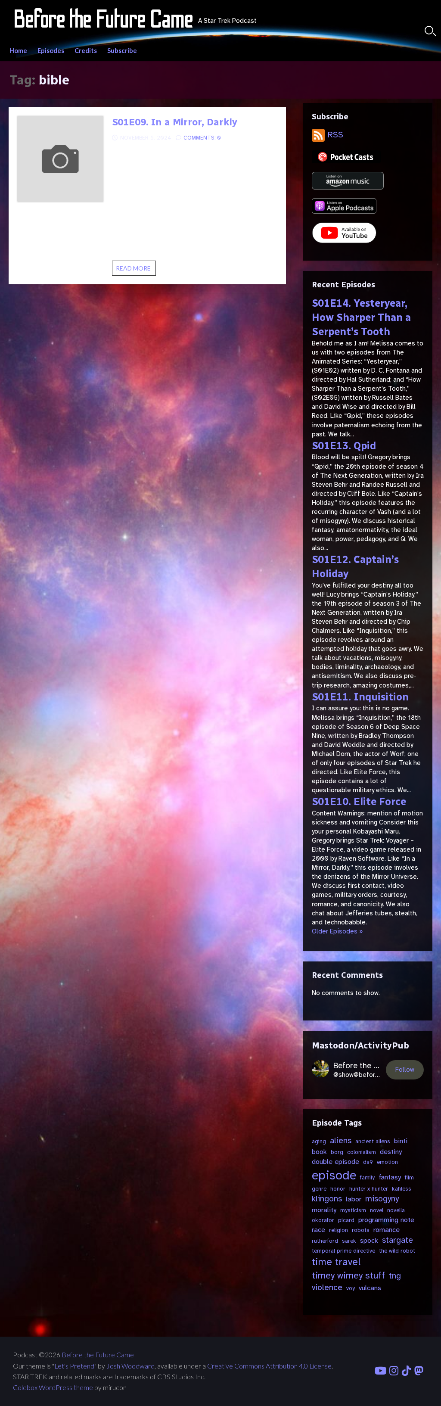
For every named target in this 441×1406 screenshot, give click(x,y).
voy (350, 1288)
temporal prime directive (343, 1250)
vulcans (370, 1287)
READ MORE (136, 270)
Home (18, 50)
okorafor (323, 1220)
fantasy (390, 1177)
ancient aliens (372, 1141)
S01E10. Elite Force (359, 802)
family (367, 1177)
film (409, 1177)
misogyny (382, 1199)
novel (376, 1210)
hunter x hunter (368, 1188)
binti (400, 1140)
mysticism (353, 1210)
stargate (397, 1240)
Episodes (50, 50)
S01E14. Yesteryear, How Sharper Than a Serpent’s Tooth (361, 317)
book (319, 1151)
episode (334, 1175)
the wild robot (397, 1250)
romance (386, 1229)
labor (353, 1199)
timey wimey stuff (348, 1275)
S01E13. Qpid (344, 446)
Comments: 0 (202, 137)
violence (327, 1287)
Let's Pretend (74, 1366)
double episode (335, 1161)
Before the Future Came (98, 1355)
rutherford (325, 1240)
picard (346, 1220)
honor (337, 1188)
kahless (401, 1188)
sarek (349, 1240)
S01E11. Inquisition (360, 697)
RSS (334, 134)
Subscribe (122, 50)
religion (338, 1230)
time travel (336, 1262)
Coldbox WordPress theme (53, 1387)
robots (361, 1230)
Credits (86, 50)
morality (324, 1209)
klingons (327, 1199)
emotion (387, 1162)
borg (337, 1152)
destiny (391, 1151)
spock (369, 1240)
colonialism (361, 1152)
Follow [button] (404, 1069)
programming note (386, 1219)
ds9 (368, 1162)
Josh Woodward (130, 1366)
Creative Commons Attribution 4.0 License (269, 1366)
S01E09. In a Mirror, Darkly (174, 122)
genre (319, 1188)
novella (396, 1210)
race (318, 1229)
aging (319, 1141)
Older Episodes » (337, 931)
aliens (340, 1140)
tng (395, 1276)
